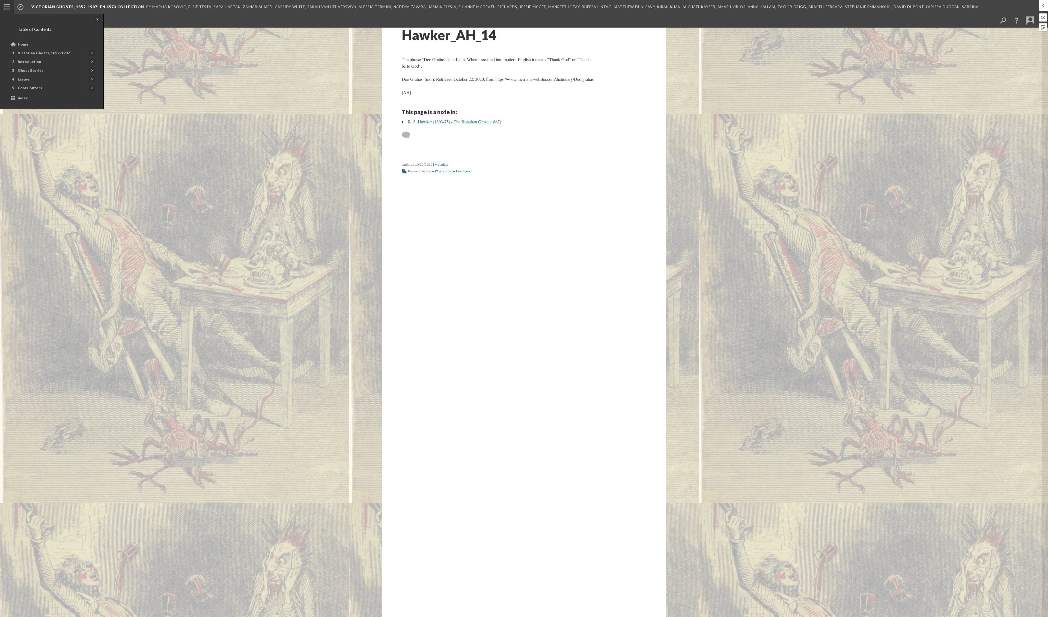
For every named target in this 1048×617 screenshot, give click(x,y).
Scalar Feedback (458, 171)
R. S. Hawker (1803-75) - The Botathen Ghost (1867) (454, 121)
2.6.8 (439, 171)
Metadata (441, 164)
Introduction (29, 62)
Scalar (430, 171)
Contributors (30, 88)
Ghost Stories (30, 70)
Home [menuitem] (23, 44)
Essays (24, 79)
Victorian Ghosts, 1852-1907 (44, 53)
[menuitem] (7, 7)
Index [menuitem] (23, 98)
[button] (1016, 20)
